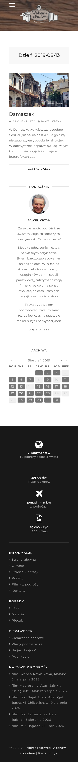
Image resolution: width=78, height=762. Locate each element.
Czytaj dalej (39, 168)
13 (21, 386)
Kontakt (18, 590)
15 (38, 386)
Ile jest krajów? (24, 650)
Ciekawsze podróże (28, 638)
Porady (17, 578)
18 (65, 386)
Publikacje (20, 656)
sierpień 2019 (39, 360)
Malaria (18, 614)
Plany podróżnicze (27, 644)
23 (48, 393)
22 (39, 393)
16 (47, 386)
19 (12, 393)
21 (30, 393)
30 (48, 400)
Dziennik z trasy (25, 572)
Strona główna (24, 559)
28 (30, 400)
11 (65, 380)
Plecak (17, 620)
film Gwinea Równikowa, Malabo (39, 674)
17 (56, 386)
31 (56, 400)
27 (21, 400)
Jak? (16, 608)
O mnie (18, 566)
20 (21, 393)
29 (39, 400)
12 (12, 386)
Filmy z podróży (25, 584)
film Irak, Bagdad (26, 726)
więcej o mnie (39, 329)
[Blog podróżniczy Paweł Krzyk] (39, 22)
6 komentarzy (24, 121)
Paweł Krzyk (51, 121)
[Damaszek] (39, 90)
